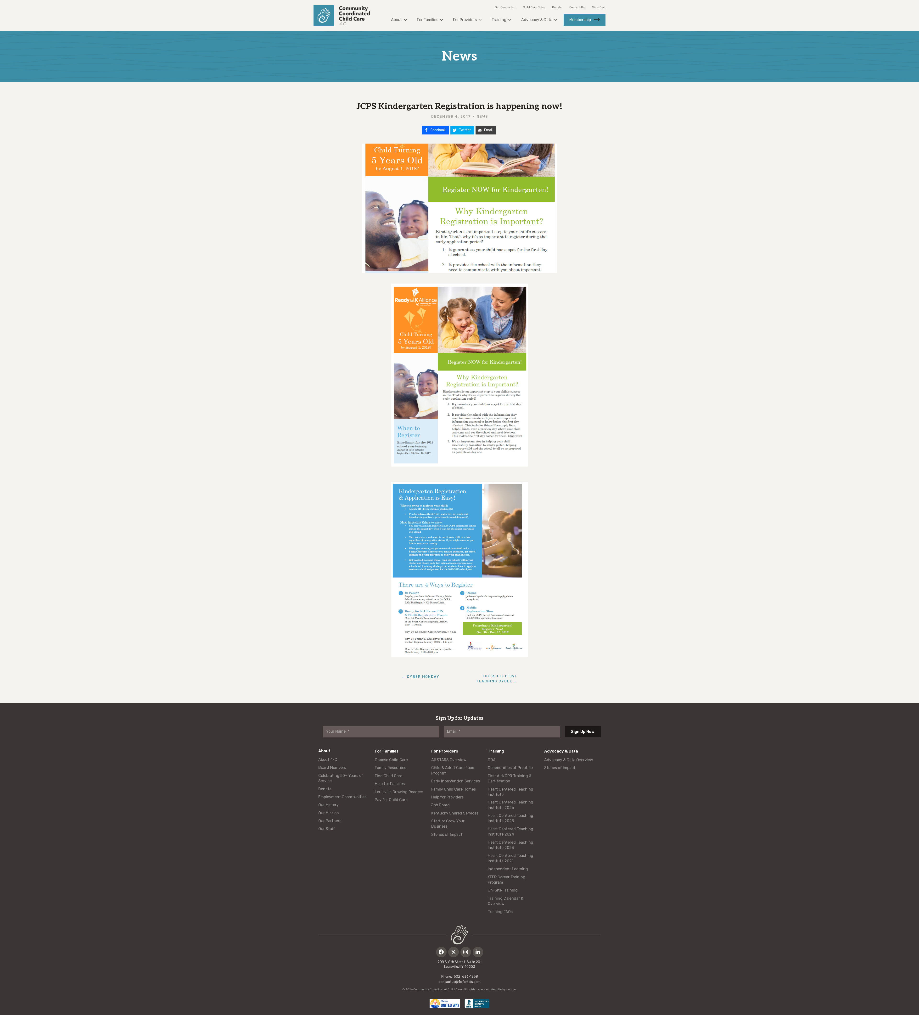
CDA (492, 760)
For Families (386, 751)
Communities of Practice (510, 767)
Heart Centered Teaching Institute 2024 (510, 832)
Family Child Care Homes (453, 789)
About (324, 750)
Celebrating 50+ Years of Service (340, 778)
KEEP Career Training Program (506, 880)
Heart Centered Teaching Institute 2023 (510, 845)
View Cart (598, 7)
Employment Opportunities (342, 797)
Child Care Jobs (534, 7)
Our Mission (328, 813)
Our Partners (329, 821)
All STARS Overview (448, 760)
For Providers (444, 751)
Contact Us (577, 7)
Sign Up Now (582, 731)
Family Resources (390, 767)
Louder (511, 989)
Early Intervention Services (455, 781)
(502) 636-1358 (465, 977)
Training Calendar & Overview (505, 901)
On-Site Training (503, 890)
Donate (557, 7)
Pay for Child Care (391, 800)
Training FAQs (500, 911)
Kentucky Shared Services (454, 813)
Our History (328, 805)
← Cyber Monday (420, 677)
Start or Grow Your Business (448, 824)
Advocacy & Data (561, 751)
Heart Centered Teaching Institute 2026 (510, 805)
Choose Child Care (391, 760)
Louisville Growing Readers (399, 792)
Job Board (440, 805)
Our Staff (326, 828)
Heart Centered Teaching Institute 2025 (510, 818)
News (482, 117)
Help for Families (390, 783)
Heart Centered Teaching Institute (510, 792)
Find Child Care (388, 776)
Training (496, 751)
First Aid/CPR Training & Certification (510, 778)
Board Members (332, 767)
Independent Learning (508, 869)
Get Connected (505, 7)
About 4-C (327, 759)
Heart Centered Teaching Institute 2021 (510, 858)
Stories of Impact (446, 834)
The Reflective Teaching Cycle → (496, 678)
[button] (441, 952)
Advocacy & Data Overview (568, 760)
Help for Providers (447, 797)
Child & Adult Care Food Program (452, 770)
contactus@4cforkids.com (460, 982)
